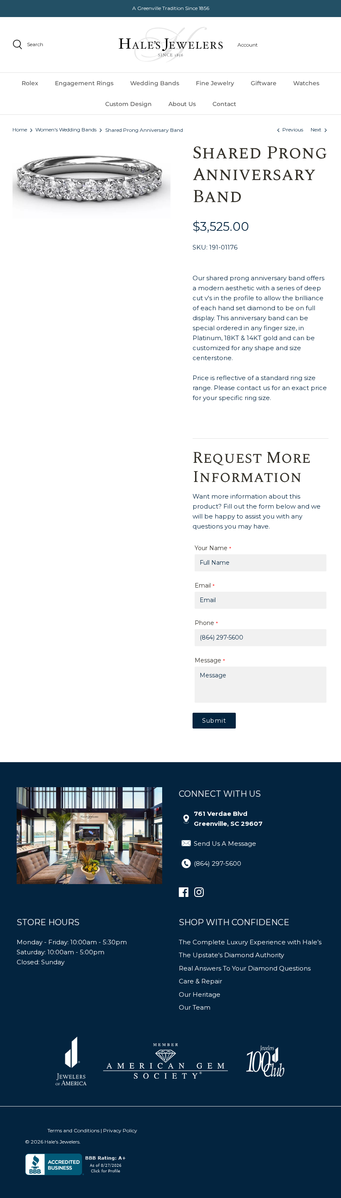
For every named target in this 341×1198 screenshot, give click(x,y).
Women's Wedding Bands (65, 130)
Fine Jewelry (215, 83)
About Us (182, 104)
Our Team (194, 1007)
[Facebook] (183, 892)
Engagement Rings (84, 83)
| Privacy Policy (119, 1130)
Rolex (30, 83)
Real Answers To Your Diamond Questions (245, 968)
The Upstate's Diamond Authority (231, 955)
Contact (224, 104)
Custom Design (128, 104)
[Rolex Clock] (297, 44)
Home (19, 130)
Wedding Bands (154, 83)
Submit (214, 720)
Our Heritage (199, 994)
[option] (91, 180)
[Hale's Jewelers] (171, 44)
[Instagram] (199, 892)
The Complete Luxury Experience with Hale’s (250, 942)
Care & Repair (200, 981)
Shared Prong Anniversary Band (144, 130)
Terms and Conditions (73, 1130)
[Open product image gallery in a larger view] (91, 180)
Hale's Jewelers (61, 1142)
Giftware (264, 83)
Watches (306, 83)
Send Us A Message (225, 843)
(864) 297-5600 (217, 863)
